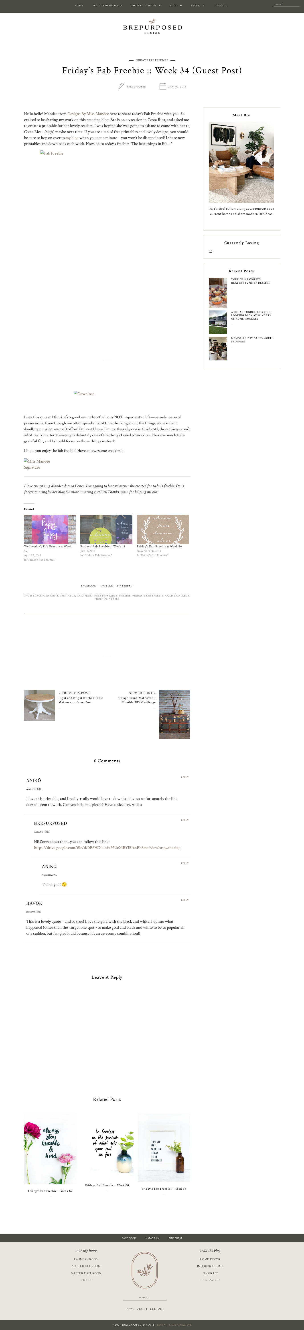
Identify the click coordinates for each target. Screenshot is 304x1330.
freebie (125, 595)
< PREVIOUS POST (74, 693)
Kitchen (86, 1280)
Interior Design (210, 1266)
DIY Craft (210, 1273)
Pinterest (124, 585)
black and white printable (54, 595)
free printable (106, 595)
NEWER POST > (142, 693)
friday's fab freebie (148, 595)
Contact (220, 5)
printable (112, 599)
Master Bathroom (86, 1273)
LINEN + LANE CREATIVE (174, 1324)
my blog (72, 138)
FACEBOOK (129, 1238)
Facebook (88, 585)
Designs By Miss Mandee (88, 114)
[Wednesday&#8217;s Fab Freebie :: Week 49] (50, 529)
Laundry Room (86, 1259)
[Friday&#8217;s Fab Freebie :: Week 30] (163, 529)
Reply (185, 777)
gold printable (177, 595)
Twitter (106, 585)
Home (79, 5)
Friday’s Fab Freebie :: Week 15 (102, 547)
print (99, 599)
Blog (174, 5)
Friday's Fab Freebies (152, 60)
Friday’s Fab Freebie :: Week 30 (159, 547)
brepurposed (136, 86)
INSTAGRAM (152, 1238)
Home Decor (210, 1259)
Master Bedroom (86, 1266)
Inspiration (210, 1280)
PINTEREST (175, 1238)
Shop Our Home (144, 5)
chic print (85, 595)
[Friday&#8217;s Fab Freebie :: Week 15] (106, 529)
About (196, 5)
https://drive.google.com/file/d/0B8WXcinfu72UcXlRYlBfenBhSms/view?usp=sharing (107, 848)
